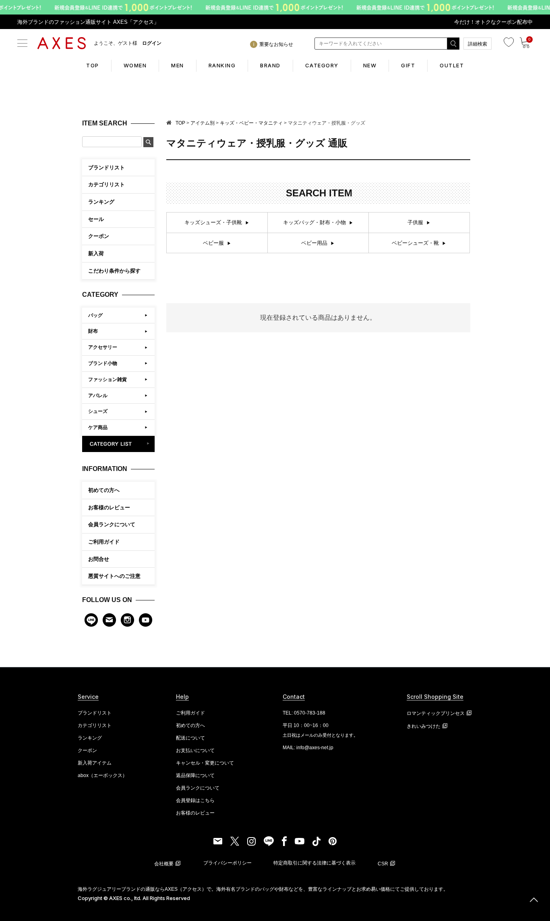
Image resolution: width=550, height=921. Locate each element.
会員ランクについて (111, 524)
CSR (383, 864)
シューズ (98, 411)
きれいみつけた (423, 726)
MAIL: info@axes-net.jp (308, 747)
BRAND (270, 65)
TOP (92, 65)
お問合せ (98, 559)
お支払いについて (195, 750)
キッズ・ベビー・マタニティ (251, 123)
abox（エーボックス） (102, 775)
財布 (93, 331)
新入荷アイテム (95, 763)
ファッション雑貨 (107, 379)
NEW (370, 65)
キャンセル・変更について (205, 763)
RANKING (222, 65)
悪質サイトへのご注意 (114, 576)
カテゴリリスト (95, 725)
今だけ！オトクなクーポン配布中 (493, 22)
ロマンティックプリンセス (436, 713)
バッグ (95, 315)
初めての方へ (104, 490)
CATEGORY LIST (118, 444)
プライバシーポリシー (227, 863)
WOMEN (135, 65)
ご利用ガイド (104, 542)
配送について (190, 738)
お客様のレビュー (109, 507)
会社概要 (164, 864)
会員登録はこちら (195, 800)
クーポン (87, 750)
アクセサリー (102, 347)
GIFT (408, 65)
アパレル (98, 395)
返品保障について (195, 775)
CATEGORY (322, 65)
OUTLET (452, 65)
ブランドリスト (95, 713)
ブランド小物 (102, 363)
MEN (177, 65)
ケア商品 (98, 427)
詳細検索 (477, 44)
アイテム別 (202, 123)
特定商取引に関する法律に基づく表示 (314, 863)
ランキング (90, 738)
